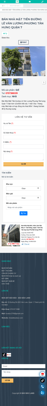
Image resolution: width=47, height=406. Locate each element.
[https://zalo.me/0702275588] (42, 393)
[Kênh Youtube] (42, 374)
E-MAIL (7, 142)
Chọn (23, 188)
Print (24, 42)
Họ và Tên (8, 123)
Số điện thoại (9, 133)
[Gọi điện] (42, 387)
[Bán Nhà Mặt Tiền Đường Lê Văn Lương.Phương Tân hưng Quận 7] (7, 82)
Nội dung (7, 151)
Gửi (22, 164)
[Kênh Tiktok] (42, 381)
